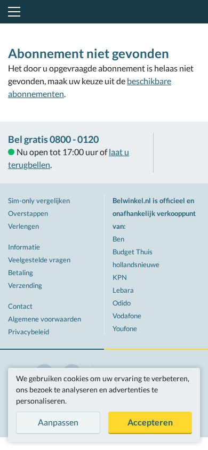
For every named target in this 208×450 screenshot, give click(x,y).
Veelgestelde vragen (39, 259)
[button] (12, 11)
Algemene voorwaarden (44, 319)
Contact (20, 306)
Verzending (25, 285)
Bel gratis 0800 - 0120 (53, 139)
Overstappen (28, 213)
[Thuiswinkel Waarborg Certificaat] (181, 153)
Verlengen (23, 226)
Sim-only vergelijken (39, 200)
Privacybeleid (28, 331)
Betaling (20, 272)
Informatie (24, 247)
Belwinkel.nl (104, 11)
